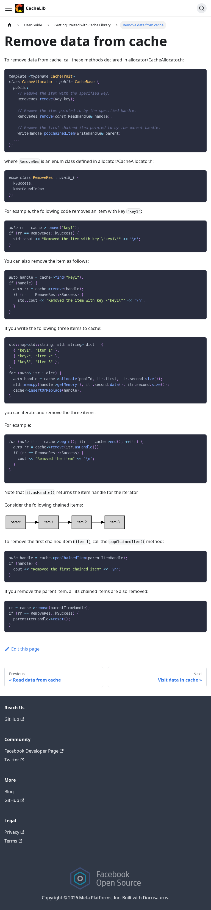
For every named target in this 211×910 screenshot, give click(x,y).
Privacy (11, 832)
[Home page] (9, 25)
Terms (10, 841)
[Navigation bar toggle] (8, 8)
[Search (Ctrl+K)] (202, 8)
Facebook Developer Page (31, 751)
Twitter (11, 760)
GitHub (11, 719)
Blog (9, 792)
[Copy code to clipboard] (199, 75)
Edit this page (25, 649)
